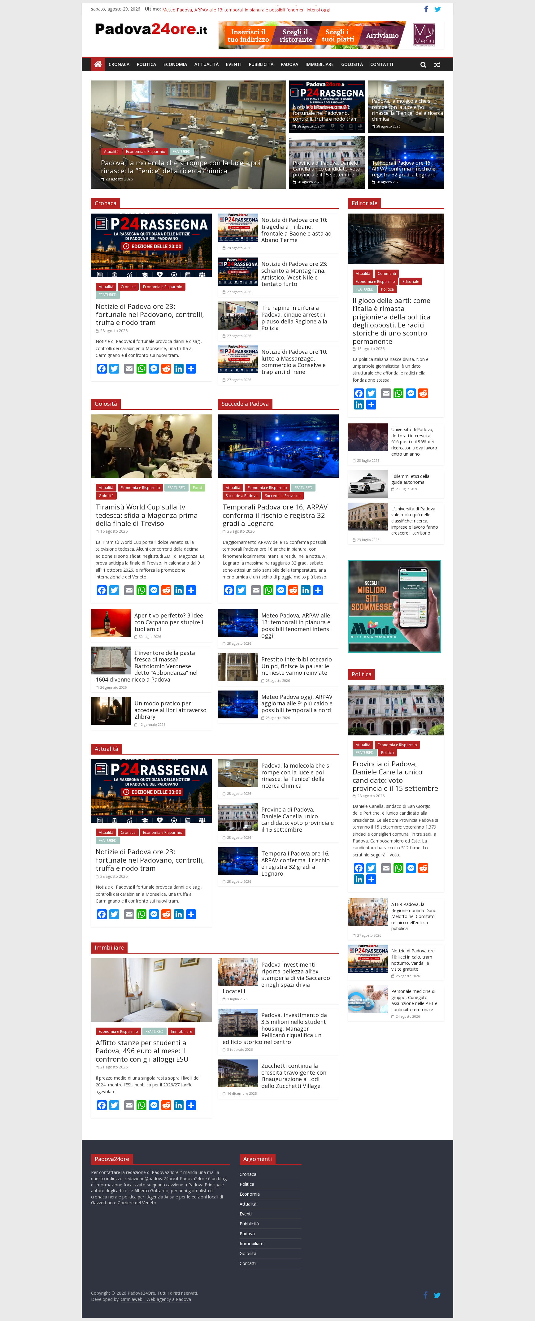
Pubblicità (261, 64)
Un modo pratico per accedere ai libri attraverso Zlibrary (170, 709)
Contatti (381, 64)
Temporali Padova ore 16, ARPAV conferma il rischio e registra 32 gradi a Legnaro (244, 9)
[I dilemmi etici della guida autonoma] (368, 473)
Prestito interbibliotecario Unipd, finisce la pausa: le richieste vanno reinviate (296, 666)
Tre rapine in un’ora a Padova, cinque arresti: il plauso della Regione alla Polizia (294, 317)
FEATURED (134, 151)
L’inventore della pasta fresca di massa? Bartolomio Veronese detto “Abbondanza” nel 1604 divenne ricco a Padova (147, 666)
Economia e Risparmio (97, 151)
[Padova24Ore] (98, 64)
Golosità (352, 64)
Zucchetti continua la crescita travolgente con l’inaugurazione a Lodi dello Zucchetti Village (293, 1075)
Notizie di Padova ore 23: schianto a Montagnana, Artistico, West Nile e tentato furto (294, 274)
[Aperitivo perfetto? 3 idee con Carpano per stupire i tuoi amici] (111, 612)
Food (197, 487)
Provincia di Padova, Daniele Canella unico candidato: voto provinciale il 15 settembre (326, 168)
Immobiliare (320, 64)
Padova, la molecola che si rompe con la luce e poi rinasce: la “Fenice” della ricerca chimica (133, 166)
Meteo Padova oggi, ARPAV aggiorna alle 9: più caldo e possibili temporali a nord (297, 703)
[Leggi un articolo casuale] (437, 64)
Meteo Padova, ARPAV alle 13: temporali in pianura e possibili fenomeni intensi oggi (296, 625)
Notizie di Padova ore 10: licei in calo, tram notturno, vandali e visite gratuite (413, 960)
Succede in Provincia (283, 495)
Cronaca (119, 64)
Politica (146, 64)
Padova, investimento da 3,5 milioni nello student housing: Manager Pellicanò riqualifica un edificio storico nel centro (275, 1028)
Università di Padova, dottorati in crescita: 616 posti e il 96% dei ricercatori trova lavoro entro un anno (414, 442)
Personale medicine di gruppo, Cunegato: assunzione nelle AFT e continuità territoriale (414, 1000)
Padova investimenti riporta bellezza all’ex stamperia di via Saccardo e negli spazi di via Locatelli (276, 978)
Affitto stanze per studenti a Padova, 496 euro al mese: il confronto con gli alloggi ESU (142, 1050)
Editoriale (410, 281)
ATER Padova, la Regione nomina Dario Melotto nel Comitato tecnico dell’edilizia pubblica (414, 916)
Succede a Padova (242, 495)
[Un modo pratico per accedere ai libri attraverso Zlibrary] (111, 700)
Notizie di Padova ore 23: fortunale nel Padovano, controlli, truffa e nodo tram (325, 113)
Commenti (387, 273)
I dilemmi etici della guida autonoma (410, 479)
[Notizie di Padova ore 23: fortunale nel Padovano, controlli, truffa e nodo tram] (327, 84)
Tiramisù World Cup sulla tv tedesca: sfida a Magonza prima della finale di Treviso (147, 515)
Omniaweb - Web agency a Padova (156, 1299)
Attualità (206, 64)
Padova (289, 64)
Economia (175, 64)
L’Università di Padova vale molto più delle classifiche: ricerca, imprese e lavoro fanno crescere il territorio (414, 521)
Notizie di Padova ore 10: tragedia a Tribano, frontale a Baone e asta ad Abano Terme (296, 230)
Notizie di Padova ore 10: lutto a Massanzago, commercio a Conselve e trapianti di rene (294, 361)
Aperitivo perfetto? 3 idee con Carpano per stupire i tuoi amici (168, 622)
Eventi (233, 64)
